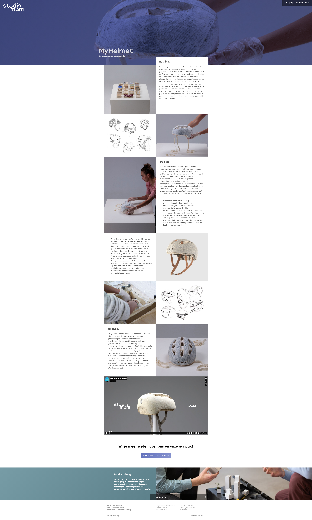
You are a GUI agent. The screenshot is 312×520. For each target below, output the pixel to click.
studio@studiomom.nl (187, 508)
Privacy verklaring (113, 516)
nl (306, 3)
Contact (299, 3)
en (309, 3)
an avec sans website (196, 516)
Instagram (183, 509)
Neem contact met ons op (154, 455)
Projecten (290, 3)
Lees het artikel (160, 497)
